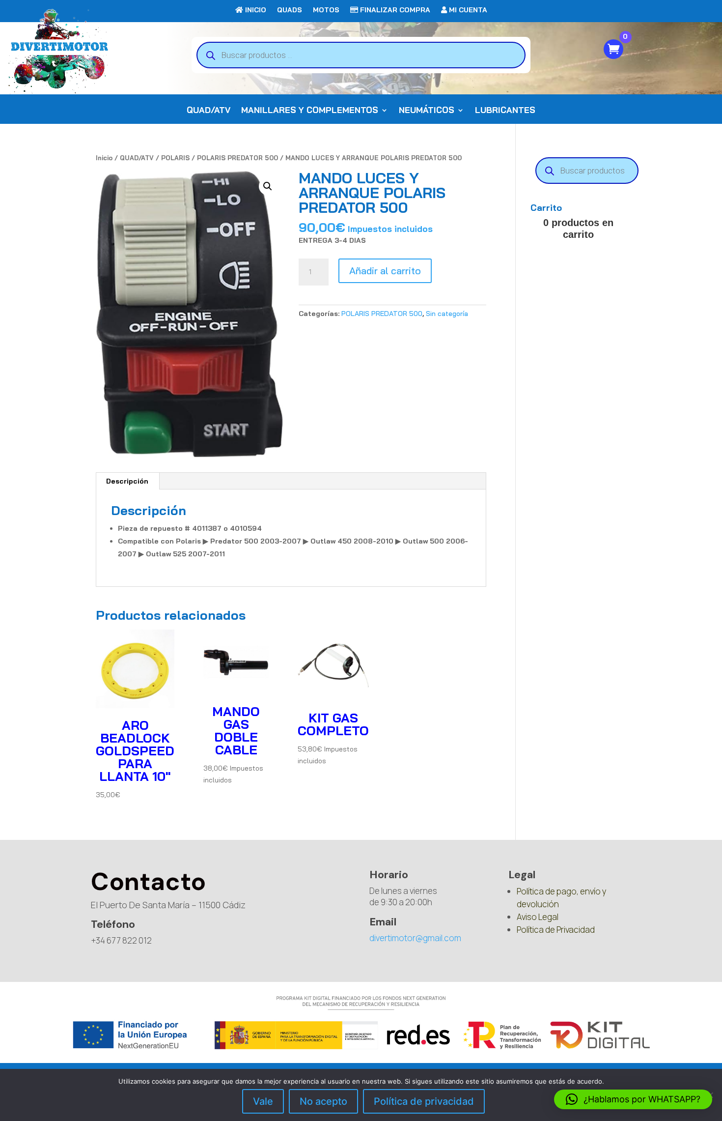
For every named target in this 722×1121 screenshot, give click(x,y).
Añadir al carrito (385, 270)
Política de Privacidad (556, 929)
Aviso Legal (537, 916)
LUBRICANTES (505, 111)
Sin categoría (447, 313)
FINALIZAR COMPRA (394, 10)
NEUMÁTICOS (426, 111)
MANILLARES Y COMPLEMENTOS (309, 111)
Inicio (104, 158)
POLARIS (175, 158)
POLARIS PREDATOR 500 (237, 158)
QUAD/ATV (208, 111)
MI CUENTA (467, 10)
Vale (263, 1101)
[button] (268, 186)
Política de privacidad (424, 1101)
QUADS (289, 10)
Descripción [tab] (127, 481)
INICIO (254, 10)
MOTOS (326, 10)
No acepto (323, 1101)
